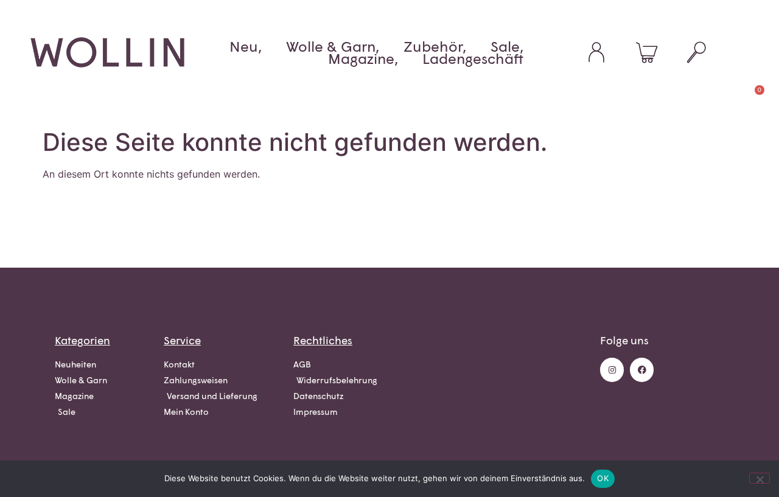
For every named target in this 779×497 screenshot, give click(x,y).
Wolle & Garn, (332, 46)
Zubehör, (434, 46)
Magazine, (363, 58)
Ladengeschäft (472, 58)
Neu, (245, 46)
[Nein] (759, 478)
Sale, (507, 46)
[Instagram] (612, 369)
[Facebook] (642, 369)
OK (603, 478)
